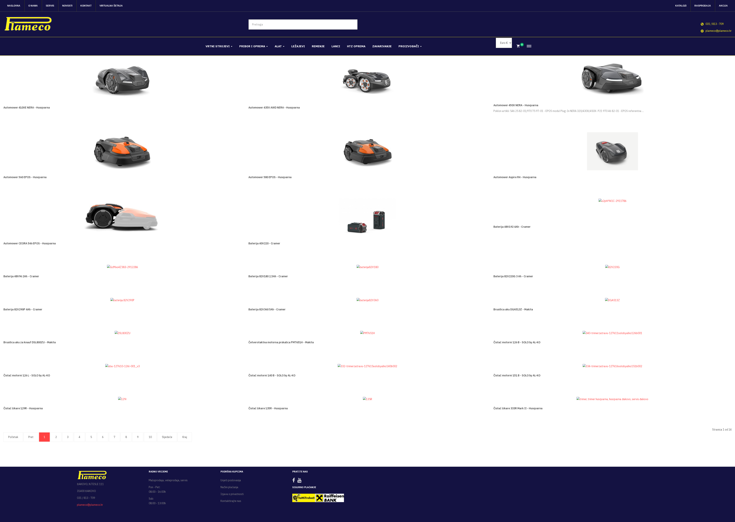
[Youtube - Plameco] (300, 481)
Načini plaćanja (229, 487)
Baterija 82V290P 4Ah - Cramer (22, 309)
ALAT (279, 46)
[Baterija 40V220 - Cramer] (367, 217)
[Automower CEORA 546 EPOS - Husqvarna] (122, 217)
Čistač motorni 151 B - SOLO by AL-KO (516, 375)
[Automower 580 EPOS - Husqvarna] (367, 151)
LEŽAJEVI (298, 46)
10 (150, 437)
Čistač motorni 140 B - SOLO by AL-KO (271, 375)
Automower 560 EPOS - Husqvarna (25, 177)
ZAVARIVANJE (382, 46)
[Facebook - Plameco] (294, 481)
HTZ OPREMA (356, 46)
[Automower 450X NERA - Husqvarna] (612, 79)
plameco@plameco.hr (719, 31)
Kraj (184, 437)
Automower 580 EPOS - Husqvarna (270, 177)
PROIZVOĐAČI (409, 46)
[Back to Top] (723, 506)
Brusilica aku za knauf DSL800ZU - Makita (29, 342)
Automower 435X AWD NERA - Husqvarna (274, 107)
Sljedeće (167, 437)
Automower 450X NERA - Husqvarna (515, 105)
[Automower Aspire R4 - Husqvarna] (612, 151)
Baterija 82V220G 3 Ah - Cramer (513, 276)
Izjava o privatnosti (232, 494)
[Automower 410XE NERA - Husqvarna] (122, 79)
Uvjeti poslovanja (230, 480)
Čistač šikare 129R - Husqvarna (23, 408)
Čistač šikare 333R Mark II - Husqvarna (517, 408)
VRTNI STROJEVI (218, 46)
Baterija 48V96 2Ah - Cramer (21, 276)
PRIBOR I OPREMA (252, 46)
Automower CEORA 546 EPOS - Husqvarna (29, 243)
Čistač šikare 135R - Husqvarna (268, 408)
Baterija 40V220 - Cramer (264, 243)
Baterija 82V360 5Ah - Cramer (267, 309)
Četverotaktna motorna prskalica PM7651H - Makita (281, 342)
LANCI (336, 46)
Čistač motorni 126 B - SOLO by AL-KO (516, 342)
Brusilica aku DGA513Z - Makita (513, 309)
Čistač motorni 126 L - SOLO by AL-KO (26, 375)
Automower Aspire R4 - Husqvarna (514, 177)
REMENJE (318, 46)
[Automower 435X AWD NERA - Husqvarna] (367, 79)
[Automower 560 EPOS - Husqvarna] (122, 151)
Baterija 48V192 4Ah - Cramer (512, 226)
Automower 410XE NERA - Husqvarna (26, 107)
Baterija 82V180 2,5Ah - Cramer (268, 276)
